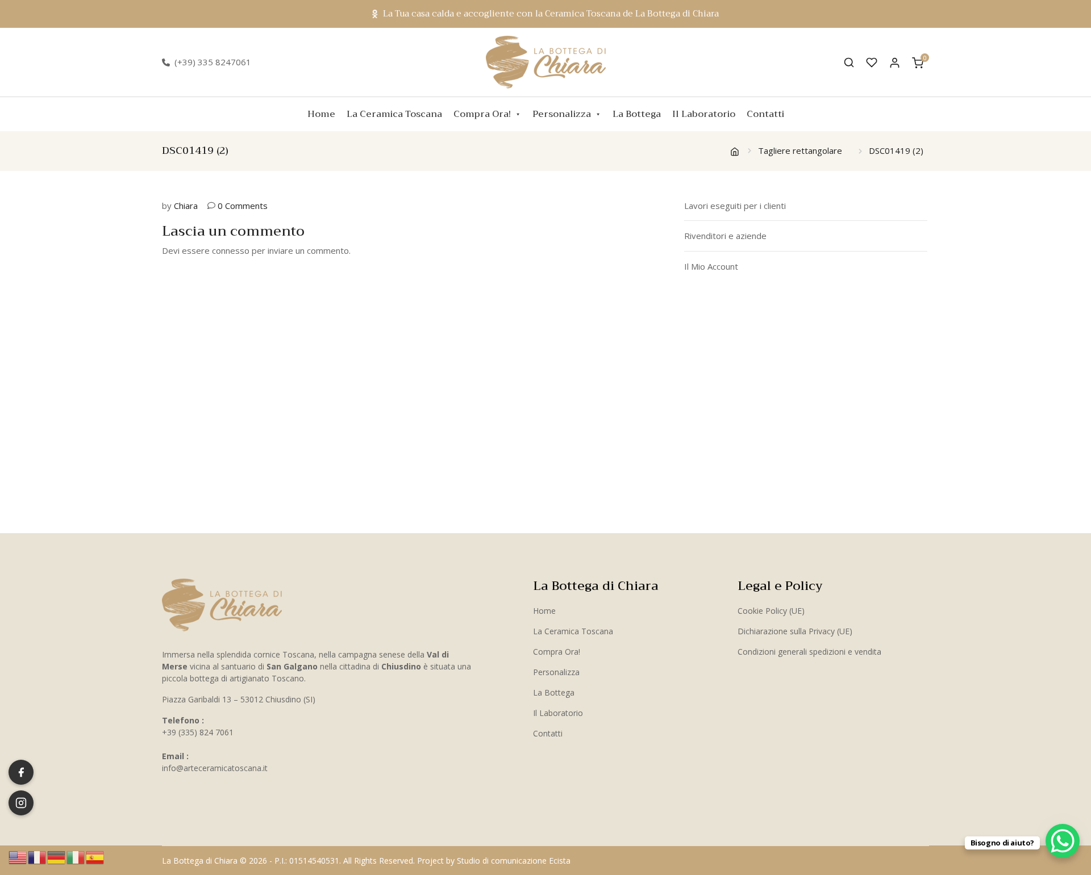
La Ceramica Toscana (394, 114)
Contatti (765, 114)
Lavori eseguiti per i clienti (735, 205)
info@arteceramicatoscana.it (215, 768)
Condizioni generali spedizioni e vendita (809, 651)
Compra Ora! (482, 114)
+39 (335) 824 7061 (198, 732)
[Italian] (76, 856)
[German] (56, 856)
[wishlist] (871, 62)
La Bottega (637, 114)
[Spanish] (95, 856)
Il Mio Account (711, 266)
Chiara (186, 205)
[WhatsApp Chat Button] (1063, 841)
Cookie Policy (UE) (771, 610)
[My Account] (895, 62)
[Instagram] (21, 802)
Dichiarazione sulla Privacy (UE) (795, 631)
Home (321, 114)
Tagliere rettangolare (800, 150)
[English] (18, 856)
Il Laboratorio (703, 114)
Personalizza (561, 114)
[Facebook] (21, 772)
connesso (230, 250)
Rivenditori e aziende (725, 235)
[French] (37, 856)
